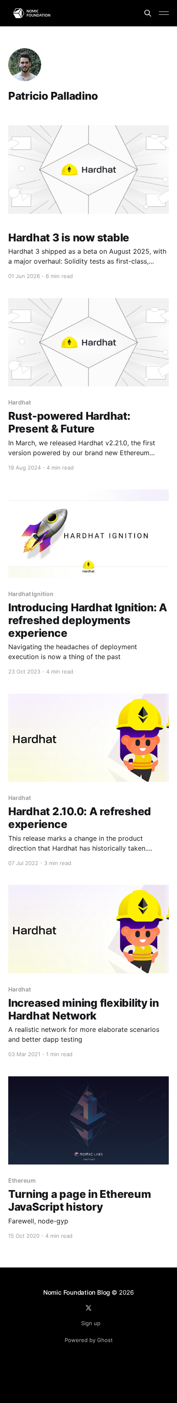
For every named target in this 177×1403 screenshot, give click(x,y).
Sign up (90, 1323)
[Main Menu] (164, 13)
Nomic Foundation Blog (76, 1292)
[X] (88, 1308)
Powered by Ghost (89, 1340)
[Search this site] (147, 13)
